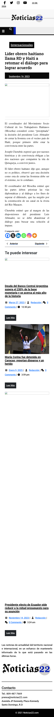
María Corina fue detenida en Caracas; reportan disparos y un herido (24, 360)
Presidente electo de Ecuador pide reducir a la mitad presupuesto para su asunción (27, 608)
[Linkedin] (18, 235)
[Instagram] (29, 235)
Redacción (36, 302)
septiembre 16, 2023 (19, 76)
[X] (13, 235)
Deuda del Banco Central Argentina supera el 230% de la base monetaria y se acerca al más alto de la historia (26, 291)
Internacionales (22, 45)
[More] (34, 235)
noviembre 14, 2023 (19, 618)
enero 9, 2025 (16, 370)
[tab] (4, 31)
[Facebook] (7, 235)
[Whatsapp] (23, 235)
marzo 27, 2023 (17, 302)
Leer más (11, 318)
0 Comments (15, 622)
